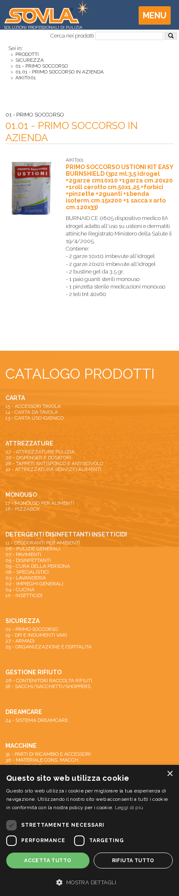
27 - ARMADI (20, 641)
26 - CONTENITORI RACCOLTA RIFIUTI (48, 680)
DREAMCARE (23, 712)
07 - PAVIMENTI (23, 554)
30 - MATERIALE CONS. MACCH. (42, 760)
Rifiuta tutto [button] (133, 860)
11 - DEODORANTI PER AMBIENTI (42, 543)
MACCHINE (21, 745)
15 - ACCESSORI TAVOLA (33, 406)
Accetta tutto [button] (47, 860)
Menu (155, 15)
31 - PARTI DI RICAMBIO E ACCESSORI (48, 754)
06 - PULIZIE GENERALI (32, 549)
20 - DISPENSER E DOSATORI (38, 458)
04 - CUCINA (20, 589)
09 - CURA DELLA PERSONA (37, 566)
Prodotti (27, 54)
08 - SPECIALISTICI (27, 572)
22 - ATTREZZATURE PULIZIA (40, 452)
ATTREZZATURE (29, 443)
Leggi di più (129, 807)
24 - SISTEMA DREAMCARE (36, 720)
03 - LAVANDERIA (25, 578)
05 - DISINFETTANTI (28, 560)
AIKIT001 (25, 78)
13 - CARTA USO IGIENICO (34, 418)
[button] (89, 881)
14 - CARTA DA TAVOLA (31, 412)
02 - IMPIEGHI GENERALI (34, 584)
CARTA (15, 398)
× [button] (170, 774)
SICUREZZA (29, 60)
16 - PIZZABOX (22, 509)
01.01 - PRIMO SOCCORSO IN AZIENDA (59, 72)
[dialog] (89, 830)
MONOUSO (21, 494)
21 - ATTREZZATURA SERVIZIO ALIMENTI (53, 469)
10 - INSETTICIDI (23, 595)
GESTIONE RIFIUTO (33, 672)
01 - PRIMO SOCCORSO (41, 66)
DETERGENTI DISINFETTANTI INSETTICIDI (66, 534)
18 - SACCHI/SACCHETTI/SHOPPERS (47, 686)
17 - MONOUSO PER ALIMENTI (39, 503)
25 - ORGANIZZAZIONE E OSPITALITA (48, 647)
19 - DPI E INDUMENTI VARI (36, 635)
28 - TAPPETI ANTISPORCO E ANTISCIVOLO (54, 463)
